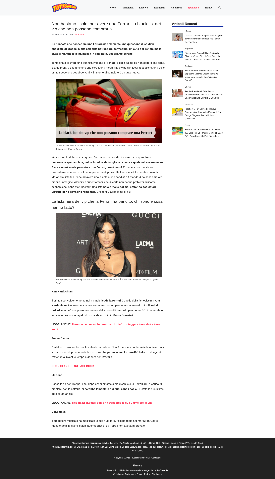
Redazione (130, 474)
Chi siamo (118, 474)
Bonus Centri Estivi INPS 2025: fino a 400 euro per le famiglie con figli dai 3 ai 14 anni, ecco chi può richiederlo (204, 132)
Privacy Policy (143, 474)
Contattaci (156, 457)
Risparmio (176, 7)
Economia (159, 7)
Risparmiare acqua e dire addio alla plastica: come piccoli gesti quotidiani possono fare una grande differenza (203, 56)
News (113, 7)
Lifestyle (143, 7)
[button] (219, 7)
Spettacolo (194, 7)
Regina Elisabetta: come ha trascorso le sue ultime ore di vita (112, 402)
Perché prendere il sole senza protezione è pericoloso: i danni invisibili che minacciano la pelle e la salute (204, 94)
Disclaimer (157, 474)
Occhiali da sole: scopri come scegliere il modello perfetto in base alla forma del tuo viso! (204, 38)
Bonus (209, 7)
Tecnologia (127, 7)
